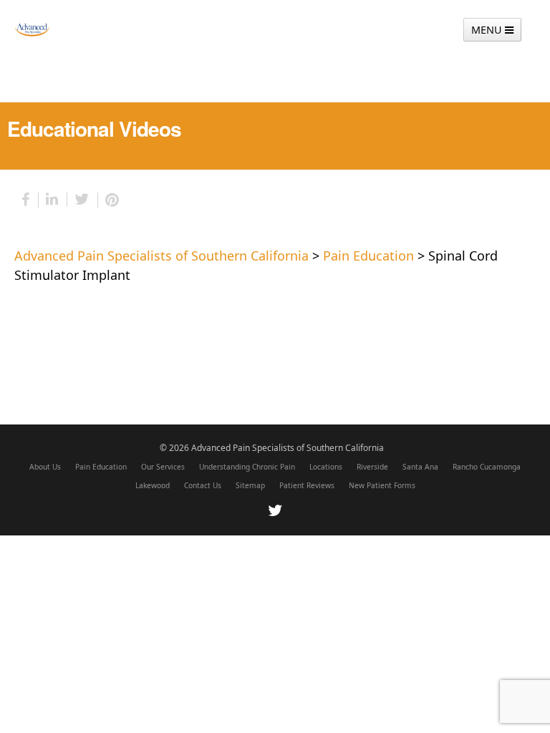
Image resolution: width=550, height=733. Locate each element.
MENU (488, 30)
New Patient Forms (382, 485)
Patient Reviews (306, 485)
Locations (325, 467)
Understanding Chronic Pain (247, 467)
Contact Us (202, 485)
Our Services (163, 467)
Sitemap (250, 485)
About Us (45, 467)
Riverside (372, 467)
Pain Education (101, 467)
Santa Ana (420, 467)
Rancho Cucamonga (487, 467)
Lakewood (152, 485)
